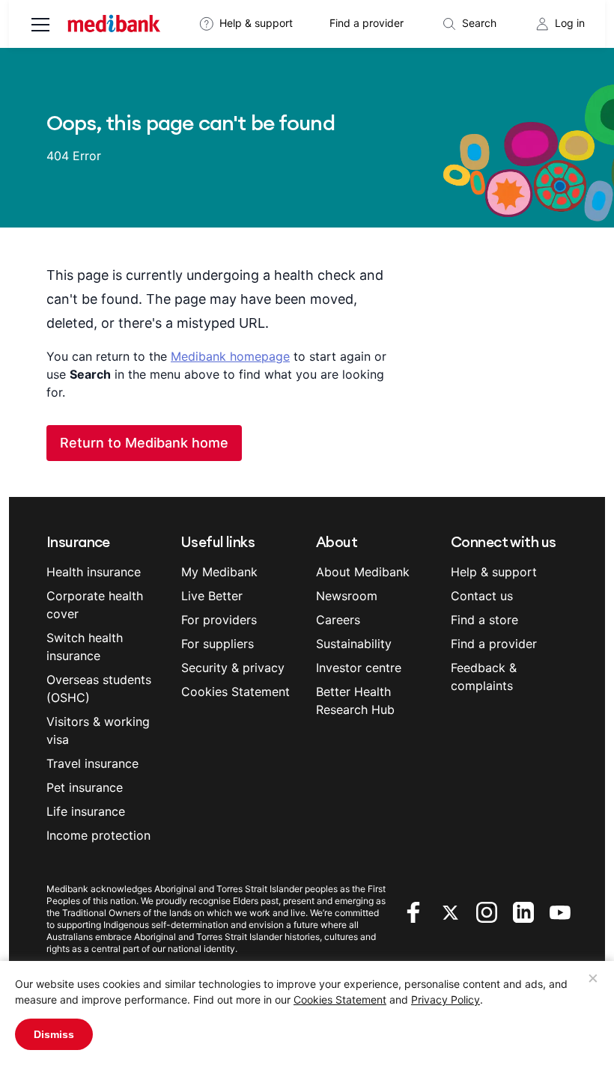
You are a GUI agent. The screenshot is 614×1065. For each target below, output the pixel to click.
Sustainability (354, 643)
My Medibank (219, 571)
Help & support (256, 22)
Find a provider (366, 22)
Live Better (212, 595)
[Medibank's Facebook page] (415, 910)
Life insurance (85, 811)
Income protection (98, 835)
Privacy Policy (445, 999)
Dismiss (54, 1034)
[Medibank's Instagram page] (488, 910)
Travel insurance (92, 763)
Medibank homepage (230, 356)
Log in (570, 22)
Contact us (482, 595)
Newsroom (346, 595)
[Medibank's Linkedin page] (525, 910)
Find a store (484, 619)
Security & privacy (233, 667)
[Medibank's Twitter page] (452, 910)
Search (479, 22)
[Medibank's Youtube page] (560, 910)
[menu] (40, 26)
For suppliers (217, 643)
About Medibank (363, 571)
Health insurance (93, 571)
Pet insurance (84, 787)
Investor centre (358, 667)
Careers (338, 619)
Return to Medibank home (144, 443)
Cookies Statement (340, 999)
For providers (219, 619)
